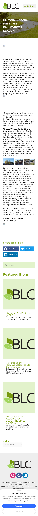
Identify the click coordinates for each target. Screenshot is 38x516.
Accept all (19, 506)
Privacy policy (25, 501)
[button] (29, 6)
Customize (19, 511)
